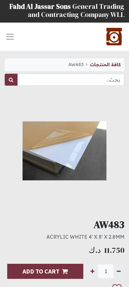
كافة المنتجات (105, 64)
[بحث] (11, 80)
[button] (11, 275)
